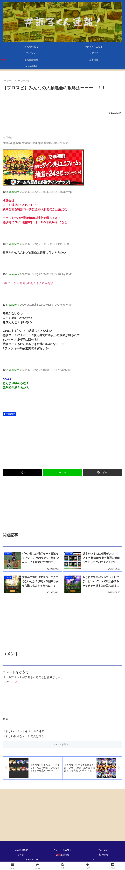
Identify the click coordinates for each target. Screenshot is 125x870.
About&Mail (32, 859)
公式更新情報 (62, 854)
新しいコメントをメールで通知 (25, 731)
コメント (10, 682)
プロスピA (10, 414)
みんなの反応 (21, 850)
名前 (5, 719)
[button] (102, 472)
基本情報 (103, 854)
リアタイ (21, 854)
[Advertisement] (62, 100)
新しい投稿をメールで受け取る (25, 736)
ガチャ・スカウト (62, 850)
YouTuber (103, 850)
